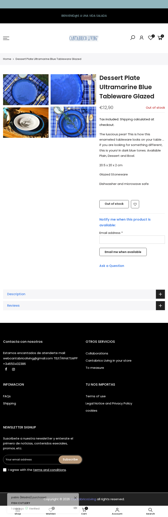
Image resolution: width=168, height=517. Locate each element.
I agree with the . (37, 470)
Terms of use (96, 396)
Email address (111, 233)
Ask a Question (111, 266)
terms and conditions (49, 470)
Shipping (126, 119)
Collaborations (97, 353)
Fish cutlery (20, 495)
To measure (95, 368)
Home (7, 59)
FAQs (7, 396)
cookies (91, 410)
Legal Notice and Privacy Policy (109, 403)
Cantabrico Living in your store (109, 360)
